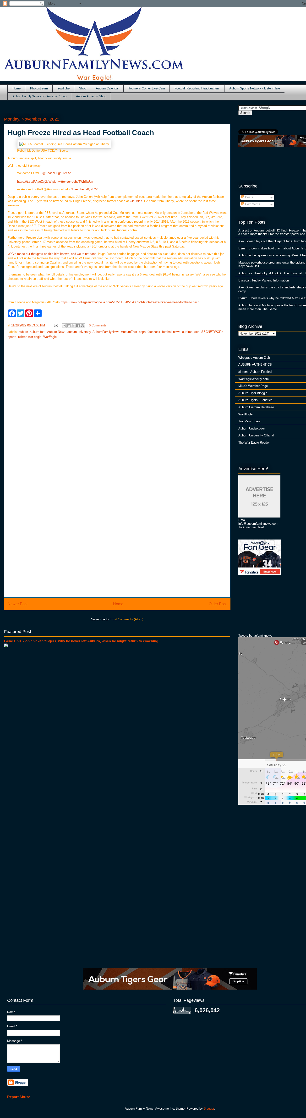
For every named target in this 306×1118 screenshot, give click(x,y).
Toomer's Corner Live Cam (146, 88)
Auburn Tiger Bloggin (252, 393)
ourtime (187, 332)
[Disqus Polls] (117, 405)
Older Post (218, 604)
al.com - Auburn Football (255, 372)
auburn (23, 332)
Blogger (209, 1108)
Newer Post (17, 604)
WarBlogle (245, 414)
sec (196, 332)
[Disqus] (117, 529)
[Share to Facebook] (78, 325)
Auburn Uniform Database (256, 407)
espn (142, 332)
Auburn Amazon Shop (91, 96)
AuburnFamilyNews (106, 332)
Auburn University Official (256, 435)
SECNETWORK (212, 332)
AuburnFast (129, 332)
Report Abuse (18, 1097)
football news (171, 332)
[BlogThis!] (68, 325)
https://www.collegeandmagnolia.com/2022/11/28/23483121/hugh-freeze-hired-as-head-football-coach (130, 302)
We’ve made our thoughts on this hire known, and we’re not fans (52, 254)
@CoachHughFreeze (56, 173)
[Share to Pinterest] (82, 325)
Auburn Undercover (251, 428)
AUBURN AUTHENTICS (255, 364)
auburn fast (37, 332)
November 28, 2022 (84, 189)
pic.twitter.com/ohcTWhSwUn (72, 181)
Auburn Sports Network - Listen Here (254, 88)
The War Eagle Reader (254, 442)
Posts (248, 197)
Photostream (39, 88)
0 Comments (98, 325)
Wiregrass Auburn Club (254, 357)
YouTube (63, 88)
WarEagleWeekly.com (253, 379)
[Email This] (64, 325)
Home (16, 88)
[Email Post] (55, 325)
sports (12, 337)
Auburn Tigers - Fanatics (255, 400)
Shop (82, 88)
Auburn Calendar (107, 88)
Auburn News (56, 332)
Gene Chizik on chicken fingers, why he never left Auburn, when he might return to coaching (81, 641)
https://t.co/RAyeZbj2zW (34, 181)
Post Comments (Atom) (126, 619)
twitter (22, 337)
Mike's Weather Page (253, 386)
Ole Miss (136, 201)
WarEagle (50, 337)
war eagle (34, 337)
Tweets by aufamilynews (255, 635)
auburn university (79, 332)
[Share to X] (73, 325)
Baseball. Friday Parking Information (263, 280)
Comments (252, 204)
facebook (154, 332)
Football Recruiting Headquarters (197, 88)
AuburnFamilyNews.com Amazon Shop (39, 96)
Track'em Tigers (249, 421)
